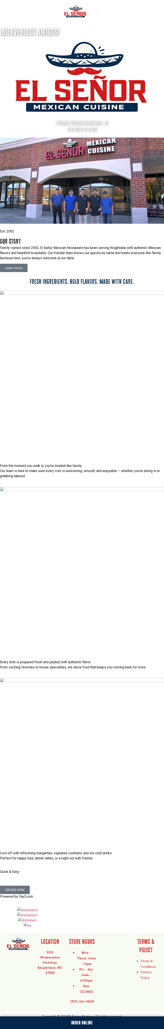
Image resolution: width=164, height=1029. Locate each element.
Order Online (82, 1022)
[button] (97, 12)
